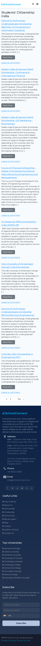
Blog (6, 523)
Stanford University (12, 555)
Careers (7, 526)
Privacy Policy (8, 640)
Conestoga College (12, 565)
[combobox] (5, 616)
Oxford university (11, 552)
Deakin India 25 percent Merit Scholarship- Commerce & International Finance (17, 72)
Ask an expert (10, 519)
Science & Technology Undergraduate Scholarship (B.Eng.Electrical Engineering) (17, 311)
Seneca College (11, 574)
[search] (32, 4)
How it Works (10, 502)
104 (19, 399)
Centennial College (12, 568)
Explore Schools (11, 530)
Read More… (9, 57)
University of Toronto (13, 558)
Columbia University (12, 571)
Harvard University (12, 548)
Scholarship (9, 512)
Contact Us (9, 533)
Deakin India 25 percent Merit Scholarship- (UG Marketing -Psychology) (17, 120)
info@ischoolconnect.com (18, 480)
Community (9, 516)
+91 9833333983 (14, 472)
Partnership (9, 509)
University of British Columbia (17, 578)
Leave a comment (10, 62)
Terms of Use (23, 640)
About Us (8, 505)
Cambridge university (13, 561)
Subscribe (21, 623)
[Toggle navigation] (37, 4)
